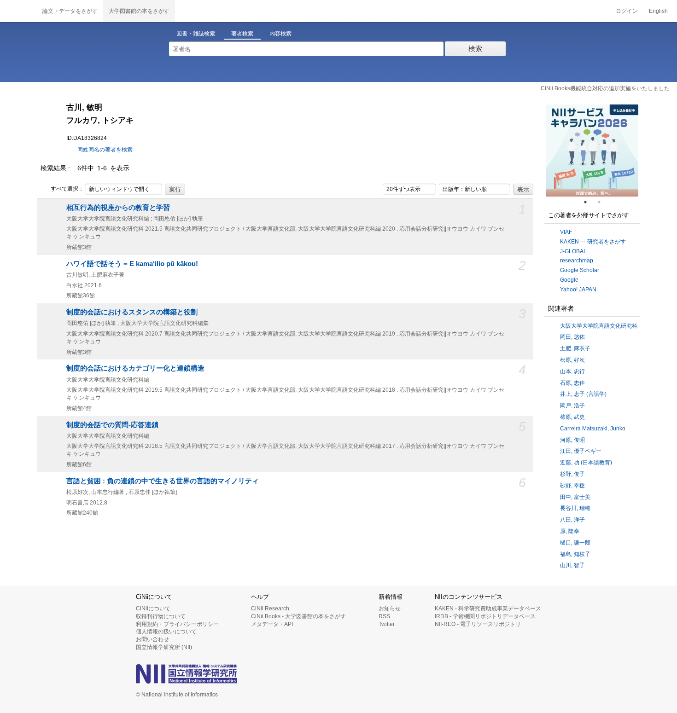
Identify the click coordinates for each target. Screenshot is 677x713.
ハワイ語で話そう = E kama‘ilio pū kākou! (132, 263)
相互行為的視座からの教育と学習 (118, 207)
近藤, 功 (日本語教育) (586, 462)
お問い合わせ (152, 639)
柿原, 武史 (572, 417)
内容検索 (280, 33)
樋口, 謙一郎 (575, 542)
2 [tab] (602, 202)
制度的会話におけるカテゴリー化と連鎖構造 (135, 368)
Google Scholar (579, 270)
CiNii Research (270, 608)
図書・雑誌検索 (195, 33)
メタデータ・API (272, 624)
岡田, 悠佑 (572, 337)
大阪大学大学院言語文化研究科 (598, 326)
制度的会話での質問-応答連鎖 (112, 425)
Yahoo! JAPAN (578, 289)
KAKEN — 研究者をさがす (593, 241)
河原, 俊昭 (572, 440)
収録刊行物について (161, 616)
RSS (384, 616)
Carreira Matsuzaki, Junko (592, 428)
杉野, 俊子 (572, 474)
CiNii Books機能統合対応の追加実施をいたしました (605, 88)
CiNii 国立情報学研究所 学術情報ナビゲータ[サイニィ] (18, 11)
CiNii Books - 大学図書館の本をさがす (298, 616)
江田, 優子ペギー (580, 451)
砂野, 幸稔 (572, 485)
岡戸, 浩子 (572, 405)
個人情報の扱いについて (166, 631)
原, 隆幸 (569, 531)
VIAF (566, 232)
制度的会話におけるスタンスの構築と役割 (132, 312)
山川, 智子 (572, 565)
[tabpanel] (592, 150)
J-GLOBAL (573, 251)
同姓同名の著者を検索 (105, 149)
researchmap (576, 260)
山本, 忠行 (572, 371)
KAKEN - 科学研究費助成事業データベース (488, 608)
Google (569, 280)
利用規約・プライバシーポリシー (177, 624)
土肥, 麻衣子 (575, 348)
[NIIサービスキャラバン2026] (592, 150)
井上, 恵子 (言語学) (583, 394)
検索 (475, 48)
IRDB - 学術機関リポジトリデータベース (485, 616)
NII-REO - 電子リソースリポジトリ (478, 624)
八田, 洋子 (572, 519)
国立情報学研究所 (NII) (164, 647)
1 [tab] (589, 202)
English (658, 11)
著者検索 (242, 33)
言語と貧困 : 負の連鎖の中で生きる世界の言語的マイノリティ (162, 481)
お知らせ (390, 608)
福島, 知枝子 (575, 554)
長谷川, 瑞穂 (575, 508)
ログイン (627, 11)
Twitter (387, 624)
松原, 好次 (572, 360)
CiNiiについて (153, 608)
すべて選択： (67, 188)
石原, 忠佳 (572, 383)
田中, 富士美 (575, 497)
